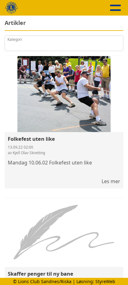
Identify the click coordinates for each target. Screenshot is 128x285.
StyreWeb (105, 281)
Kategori (14, 39)
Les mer (111, 181)
